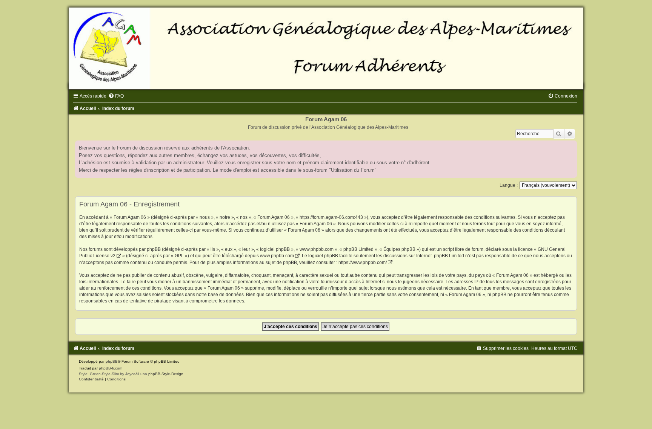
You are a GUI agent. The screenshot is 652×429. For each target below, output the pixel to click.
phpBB (112, 361)
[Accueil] (326, 48)
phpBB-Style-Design (165, 374)
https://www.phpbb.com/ (362, 262)
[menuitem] (116, 96)
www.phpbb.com (277, 255)
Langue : (509, 185)
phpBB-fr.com (110, 368)
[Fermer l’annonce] (571, 146)
